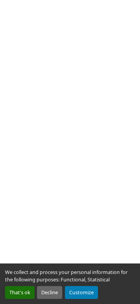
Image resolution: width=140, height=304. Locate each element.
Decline (49, 292)
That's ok (19, 292)
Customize (81, 292)
